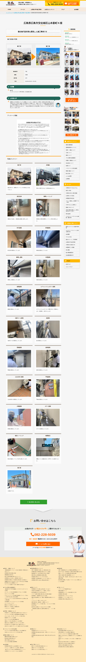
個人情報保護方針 (69, 252)
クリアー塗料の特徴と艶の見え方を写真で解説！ (42, 594)
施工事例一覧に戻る (34, 502)
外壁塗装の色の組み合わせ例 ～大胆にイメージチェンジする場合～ (43, 633)
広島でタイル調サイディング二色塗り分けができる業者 (16, 626)
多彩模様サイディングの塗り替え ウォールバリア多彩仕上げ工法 (43, 604)
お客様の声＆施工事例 (70, 242)
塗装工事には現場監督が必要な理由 (39, 575)
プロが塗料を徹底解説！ (71, 157)
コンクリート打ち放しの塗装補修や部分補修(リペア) (16, 614)
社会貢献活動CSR (69, 255)
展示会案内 (68, 213)
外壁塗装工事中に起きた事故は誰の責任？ (40, 580)
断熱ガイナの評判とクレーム (11, 604)
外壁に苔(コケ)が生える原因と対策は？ (66, 643)
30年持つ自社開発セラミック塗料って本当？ (41, 590)
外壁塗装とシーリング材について (65, 597)
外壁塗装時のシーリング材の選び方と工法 (67, 592)
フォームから (72, 3)
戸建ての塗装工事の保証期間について (66, 575)
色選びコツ (68, 165)
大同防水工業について (72, 223)
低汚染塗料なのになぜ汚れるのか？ (39, 592)
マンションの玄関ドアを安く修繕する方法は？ (14, 584)
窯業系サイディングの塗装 (10, 617)
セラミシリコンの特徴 (9, 593)
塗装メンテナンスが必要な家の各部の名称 (67, 573)
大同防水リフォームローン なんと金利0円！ (14, 651)
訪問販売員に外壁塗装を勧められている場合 (41, 571)
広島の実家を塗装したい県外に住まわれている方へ (72, 210)
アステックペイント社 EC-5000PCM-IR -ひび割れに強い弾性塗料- (16, 599)
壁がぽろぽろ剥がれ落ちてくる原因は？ (66, 641)
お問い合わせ (72, 100)
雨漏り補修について (70, 170)
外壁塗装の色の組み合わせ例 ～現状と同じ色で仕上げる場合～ (43, 636)
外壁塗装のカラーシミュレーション (39, 630)
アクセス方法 (68, 236)
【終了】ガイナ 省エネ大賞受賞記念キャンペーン (15, 649)
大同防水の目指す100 (70, 244)
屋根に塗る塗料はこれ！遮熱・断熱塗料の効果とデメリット (43, 598)
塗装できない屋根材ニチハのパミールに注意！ (14, 622)
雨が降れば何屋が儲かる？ (10, 638)
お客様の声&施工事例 (36, 9)
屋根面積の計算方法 (9, 574)
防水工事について (69, 173)
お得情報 (68, 178)
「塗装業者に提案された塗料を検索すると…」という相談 (43, 609)
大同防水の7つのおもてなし (72, 187)
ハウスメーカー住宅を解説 (71, 168)
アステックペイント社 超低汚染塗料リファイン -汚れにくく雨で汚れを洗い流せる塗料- (16, 596)
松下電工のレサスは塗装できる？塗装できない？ (15, 624)
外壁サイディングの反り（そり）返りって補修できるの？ (69, 639)
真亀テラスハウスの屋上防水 (38, 647)
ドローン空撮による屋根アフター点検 (72, 201)
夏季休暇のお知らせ (68, 33)
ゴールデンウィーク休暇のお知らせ (71, 40)
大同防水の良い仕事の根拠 (71, 193)
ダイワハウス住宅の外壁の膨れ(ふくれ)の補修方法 (15, 630)
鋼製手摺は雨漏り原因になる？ (11, 636)
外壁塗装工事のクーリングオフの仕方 (40, 576)
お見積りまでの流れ (70, 195)
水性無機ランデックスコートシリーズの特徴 (14, 601)
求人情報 (68, 249)
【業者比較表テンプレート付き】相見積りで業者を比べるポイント (16, 571)
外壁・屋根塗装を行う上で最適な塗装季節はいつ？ (69, 570)
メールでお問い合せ (44, 544)
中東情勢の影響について (69, 44)
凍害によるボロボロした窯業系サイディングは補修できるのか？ (70, 636)
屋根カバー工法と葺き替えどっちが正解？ (14, 621)
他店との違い (68, 190)
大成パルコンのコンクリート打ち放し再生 (14, 632)
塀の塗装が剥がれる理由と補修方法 (66, 646)
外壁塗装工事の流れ (70, 198)
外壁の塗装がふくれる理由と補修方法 (66, 632)
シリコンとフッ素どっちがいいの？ (39, 600)
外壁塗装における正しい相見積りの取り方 (14, 578)
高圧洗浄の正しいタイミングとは (65, 595)
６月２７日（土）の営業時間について (72, 37)
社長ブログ (68, 264)
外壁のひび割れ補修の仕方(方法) (65, 645)
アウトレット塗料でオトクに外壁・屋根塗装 (14, 647)
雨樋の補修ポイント (62, 590)
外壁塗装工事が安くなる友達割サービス (13, 646)
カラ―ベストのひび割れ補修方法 (12, 619)
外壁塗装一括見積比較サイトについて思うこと (41, 578)
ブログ (62, 9)
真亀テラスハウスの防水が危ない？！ (40, 649)
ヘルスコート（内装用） (10, 608)
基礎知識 (60, 568)
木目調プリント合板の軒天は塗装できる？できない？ (16, 612)
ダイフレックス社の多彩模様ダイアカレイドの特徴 (15, 592)
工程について (68, 152)
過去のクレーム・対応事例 (71, 239)
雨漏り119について (70, 207)
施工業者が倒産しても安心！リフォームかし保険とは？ (70, 579)
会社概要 (76, 9)
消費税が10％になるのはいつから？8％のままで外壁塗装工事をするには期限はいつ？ (16, 582)
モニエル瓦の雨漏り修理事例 (11, 641)
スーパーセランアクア (9, 603)
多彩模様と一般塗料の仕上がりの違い (40, 595)
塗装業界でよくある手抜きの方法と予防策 (40, 573)
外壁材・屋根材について (71, 160)
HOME (9, 9)
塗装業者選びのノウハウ (71, 147)
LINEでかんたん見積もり (71, 204)
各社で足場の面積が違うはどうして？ (13, 576)
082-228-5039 (57, 4)
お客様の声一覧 (72, 134)
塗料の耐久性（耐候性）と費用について (40, 602)
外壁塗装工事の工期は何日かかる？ (66, 599)
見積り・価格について (70, 150)
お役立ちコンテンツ (49, 9)
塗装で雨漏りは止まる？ (10, 640)
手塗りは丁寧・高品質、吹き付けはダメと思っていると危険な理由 (70, 577)
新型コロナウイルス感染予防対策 (72, 227)
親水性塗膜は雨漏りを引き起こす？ (66, 630)
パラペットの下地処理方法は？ (65, 589)
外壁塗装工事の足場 (62, 594)
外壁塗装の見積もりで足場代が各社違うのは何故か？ (16, 579)
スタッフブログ (69, 266)
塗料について (68, 155)
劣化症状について (69, 163)
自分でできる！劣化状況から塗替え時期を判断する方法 (70, 571)
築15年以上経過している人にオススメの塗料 (41, 606)
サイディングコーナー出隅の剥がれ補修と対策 (68, 633)
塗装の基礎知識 (69, 144)
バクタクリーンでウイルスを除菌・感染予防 (72, 217)
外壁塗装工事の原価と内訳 (10, 573)
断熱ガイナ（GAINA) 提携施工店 (12, 606)
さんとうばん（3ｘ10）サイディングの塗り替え (15, 616)
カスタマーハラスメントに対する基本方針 (72, 231)
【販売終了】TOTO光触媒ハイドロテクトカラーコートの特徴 (16, 589)
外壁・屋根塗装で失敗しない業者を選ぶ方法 (41, 570)
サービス (23, 9)
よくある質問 (68, 176)
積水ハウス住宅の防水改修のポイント (40, 646)
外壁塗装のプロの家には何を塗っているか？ (41, 589)
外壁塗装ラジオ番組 (70, 247)
